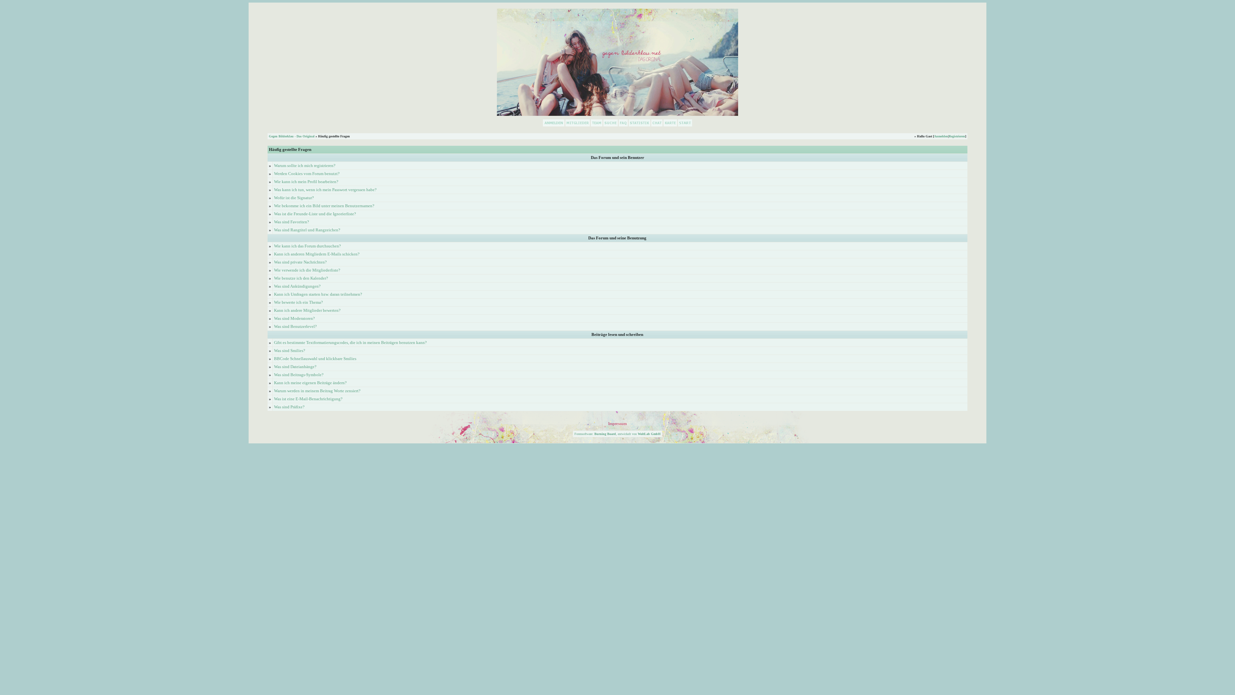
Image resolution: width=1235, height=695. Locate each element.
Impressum (617, 423)
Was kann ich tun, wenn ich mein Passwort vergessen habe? (325, 189)
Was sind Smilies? (289, 350)
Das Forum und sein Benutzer (617, 157)
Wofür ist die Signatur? (294, 197)
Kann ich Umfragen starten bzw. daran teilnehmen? (318, 294)
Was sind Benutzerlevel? (295, 326)
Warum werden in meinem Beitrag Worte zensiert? (317, 390)
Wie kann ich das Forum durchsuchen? (307, 246)
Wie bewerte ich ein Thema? (298, 302)
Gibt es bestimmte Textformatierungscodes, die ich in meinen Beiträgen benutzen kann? (350, 342)
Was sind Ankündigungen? (297, 286)
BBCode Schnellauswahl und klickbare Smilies (315, 358)
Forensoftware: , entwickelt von (617, 434)
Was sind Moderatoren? (294, 318)
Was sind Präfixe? (289, 406)
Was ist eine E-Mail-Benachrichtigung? (308, 398)
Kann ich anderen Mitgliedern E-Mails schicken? (317, 254)
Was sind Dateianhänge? (295, 366)
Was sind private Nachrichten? (300, 262)
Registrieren (957, 136)
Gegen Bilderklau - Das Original (292, 136)
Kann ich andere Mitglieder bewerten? (307, 310)
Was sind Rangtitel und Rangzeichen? (307, 229)
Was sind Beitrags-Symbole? (299, 374)
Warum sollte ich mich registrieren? (304, 165)
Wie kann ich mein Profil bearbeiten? (306, 181)
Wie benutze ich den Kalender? (301, 278)
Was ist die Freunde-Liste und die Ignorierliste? (315, 213)
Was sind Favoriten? (291, 221)
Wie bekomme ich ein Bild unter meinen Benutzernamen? (324, 205)
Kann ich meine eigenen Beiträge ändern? (310, 382)
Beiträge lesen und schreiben (617, 334)
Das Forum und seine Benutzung (617, 238)
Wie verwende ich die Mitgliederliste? (307, 270)
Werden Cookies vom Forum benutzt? (307, 173)
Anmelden (941, 136)
